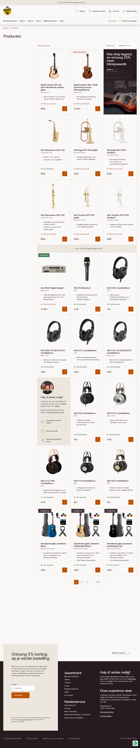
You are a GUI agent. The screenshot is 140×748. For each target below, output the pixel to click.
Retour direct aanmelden (73, 718)
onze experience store (55, 412)
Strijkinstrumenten (71, 689)
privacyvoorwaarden (25, 719)
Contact (67, 708)
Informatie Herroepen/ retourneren (77, 714)
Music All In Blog (70, 711)
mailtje (110, 681)
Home (5, 28)
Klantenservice (70, 705)
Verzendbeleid (74, 738)
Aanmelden (18, 695)
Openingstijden (106, 716)
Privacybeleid (32, 738)
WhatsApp (132, 679)
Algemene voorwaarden (53, 738)
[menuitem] (10, 21)
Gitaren (67, 679)
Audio (66, 692)
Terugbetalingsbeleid (12, 738)
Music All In (132, 738)
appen (57, 406)
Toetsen (67, 683)
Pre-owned (68, 695)
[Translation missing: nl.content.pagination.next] (103, 582)
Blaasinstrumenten (71, 676)
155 (97, 582)
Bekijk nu (110, 69)
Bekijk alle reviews (118, 653)
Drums (66, 686)
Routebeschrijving (107, 712)
